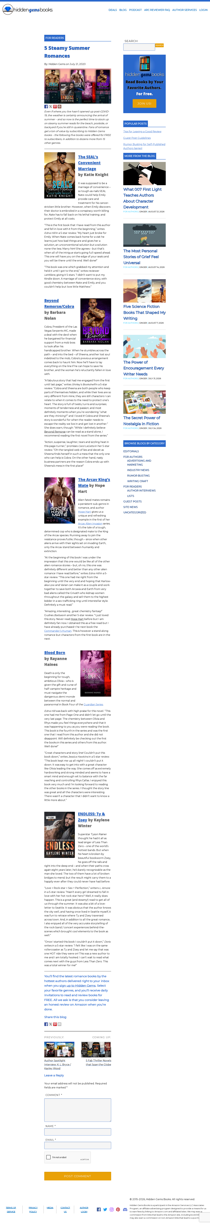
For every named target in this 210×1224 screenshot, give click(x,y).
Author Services (184, 9)
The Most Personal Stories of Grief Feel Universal (141, 257)
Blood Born (54, 652)
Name (51, 1126)
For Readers (132, 486)
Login (203, 9)
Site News (130, 507)
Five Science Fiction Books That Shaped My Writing (144, 312)
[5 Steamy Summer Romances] (77, 102)
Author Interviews (141, 490)
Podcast (135, 9)
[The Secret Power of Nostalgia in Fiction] (144, 402)
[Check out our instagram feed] (59, 106)
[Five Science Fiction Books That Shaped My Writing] (144, 291)
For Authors (132, 456)
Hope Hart (84, 511)
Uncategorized (134, 512)
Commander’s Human (57, 630)
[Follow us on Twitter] (50, 106)
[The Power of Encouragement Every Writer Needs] (144, 347)
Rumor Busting (138, 475)
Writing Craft (137, 481)
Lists (130, 495)
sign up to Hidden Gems (77, 985)
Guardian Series (93, 704)
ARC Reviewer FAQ (157, 9)
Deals (113, 9)
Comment (54, 1095)
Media (50, 1207)
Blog (123, 9)
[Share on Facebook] (46, 1024)
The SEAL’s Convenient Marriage (89, 162)
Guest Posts (132, 501)
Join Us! (144, 103)
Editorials (131, 451)
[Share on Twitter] (50, 1024)
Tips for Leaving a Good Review (142, 131)
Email (51, 1139)
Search (131, 41)
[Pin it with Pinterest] (55, 1024)
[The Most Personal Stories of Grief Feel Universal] (144, 236)
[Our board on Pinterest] (55, 106)
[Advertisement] (105, 20)
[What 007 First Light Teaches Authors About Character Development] (144, 174)
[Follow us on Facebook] (46, 106)
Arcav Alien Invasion (90, 523)
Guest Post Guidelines (137, 138)
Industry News (138, 470)
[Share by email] (59, 1024)
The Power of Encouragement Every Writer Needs (143, 368)
